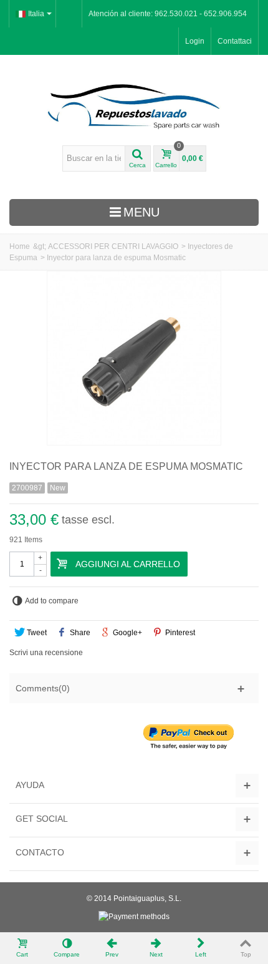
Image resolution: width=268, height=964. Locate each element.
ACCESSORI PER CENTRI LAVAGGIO (113, 246)
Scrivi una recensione (46, 652)
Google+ (126, 632)
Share (79, 632)
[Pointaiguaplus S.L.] (134, 106)
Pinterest (179, 632)
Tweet (36, 632)
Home (19, 246)
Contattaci (235, 41)
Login (194, 41)
